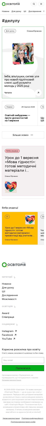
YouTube (7, 339)
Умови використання (11, 418)
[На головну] (11, 4)
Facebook (7, 335)
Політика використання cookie (23, 422)
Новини (5, 11)
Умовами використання (11, 380)
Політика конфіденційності (32, 418)
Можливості (9, 299)
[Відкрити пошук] (34, 4)
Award (5, 313)
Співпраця (8, 317)
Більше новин (20, 135)
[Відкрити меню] (41, 4)
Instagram (7, 331)
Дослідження (35, 11)
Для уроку (16, 11)
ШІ (25, 11)
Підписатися (23, 368)
